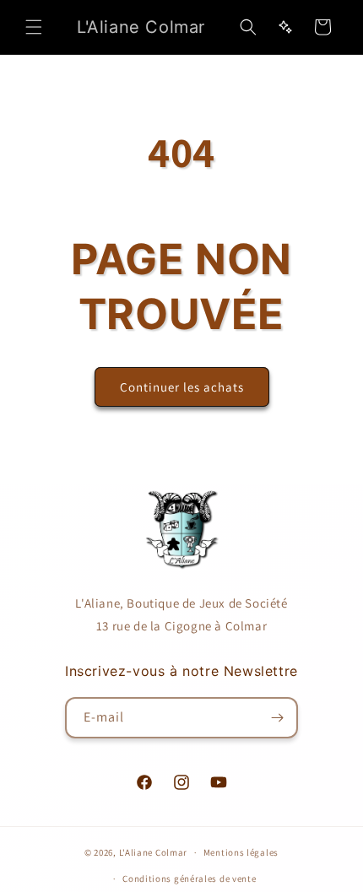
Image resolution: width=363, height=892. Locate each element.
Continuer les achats (182, 387)
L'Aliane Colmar (153, 852)
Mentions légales (241, 852)
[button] (33, 27)
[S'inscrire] (277, 717)
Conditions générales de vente (189, 878)
